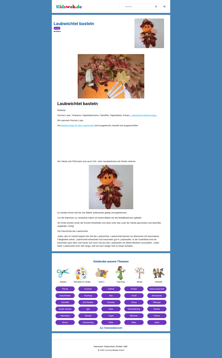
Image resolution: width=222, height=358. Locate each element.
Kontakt (119, 346)
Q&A (125, 346)
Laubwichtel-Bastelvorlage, (144, 115)
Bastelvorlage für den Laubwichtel (77, 125)
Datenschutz (109, 346)
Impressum (98, 346)
